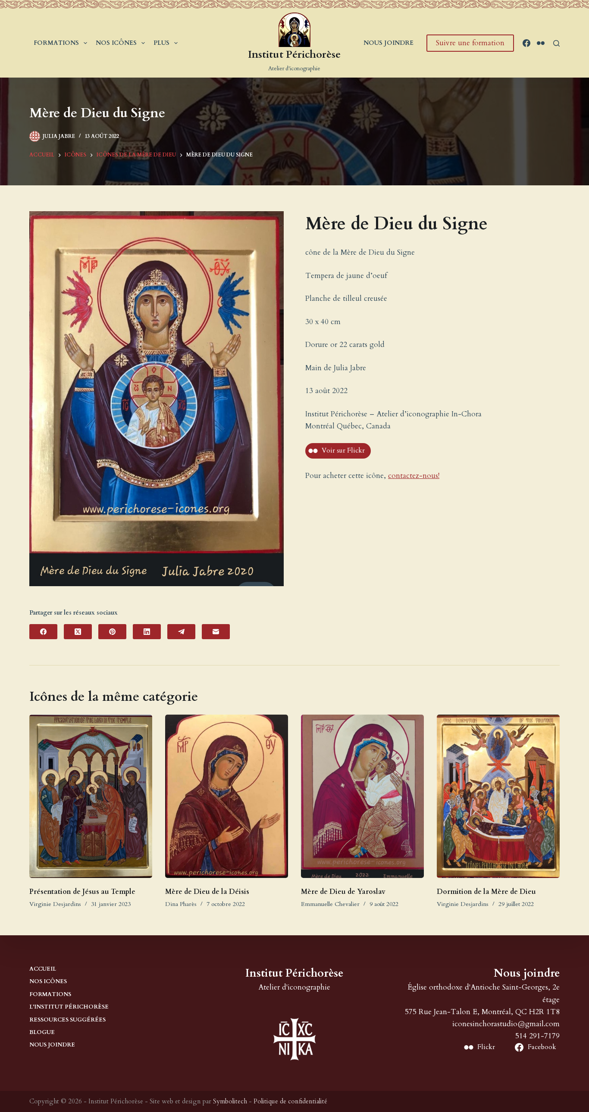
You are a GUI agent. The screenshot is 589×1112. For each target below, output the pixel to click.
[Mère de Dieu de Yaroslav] (362, 796)
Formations (56, 43)
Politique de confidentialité (290, 1101)
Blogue (42, 1032)
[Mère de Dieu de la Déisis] (226, 796)
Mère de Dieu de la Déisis (207, 891)
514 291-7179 (537, 1036)
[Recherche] (556, 43)
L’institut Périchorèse (69, 1007)
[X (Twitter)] (78, 631)
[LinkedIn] (147, 631)
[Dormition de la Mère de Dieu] (498, 796)
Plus (161, 43)
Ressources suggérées (67, 1020)
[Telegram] (181, 631)
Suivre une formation (470, 43)
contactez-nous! (413, 476)
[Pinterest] (112, 631)
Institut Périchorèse (294, 54)
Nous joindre (388, 43)
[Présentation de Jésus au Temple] (90, 796)
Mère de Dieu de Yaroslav (343, 891)
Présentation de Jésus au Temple (82, 891)
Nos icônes (116, 43)
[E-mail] (216, 631)
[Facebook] (526, 43)
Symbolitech (230, 1101)
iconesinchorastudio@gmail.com (506, 1024)
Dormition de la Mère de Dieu (486, 891)
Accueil (42, 969)
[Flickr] (541, 43)
